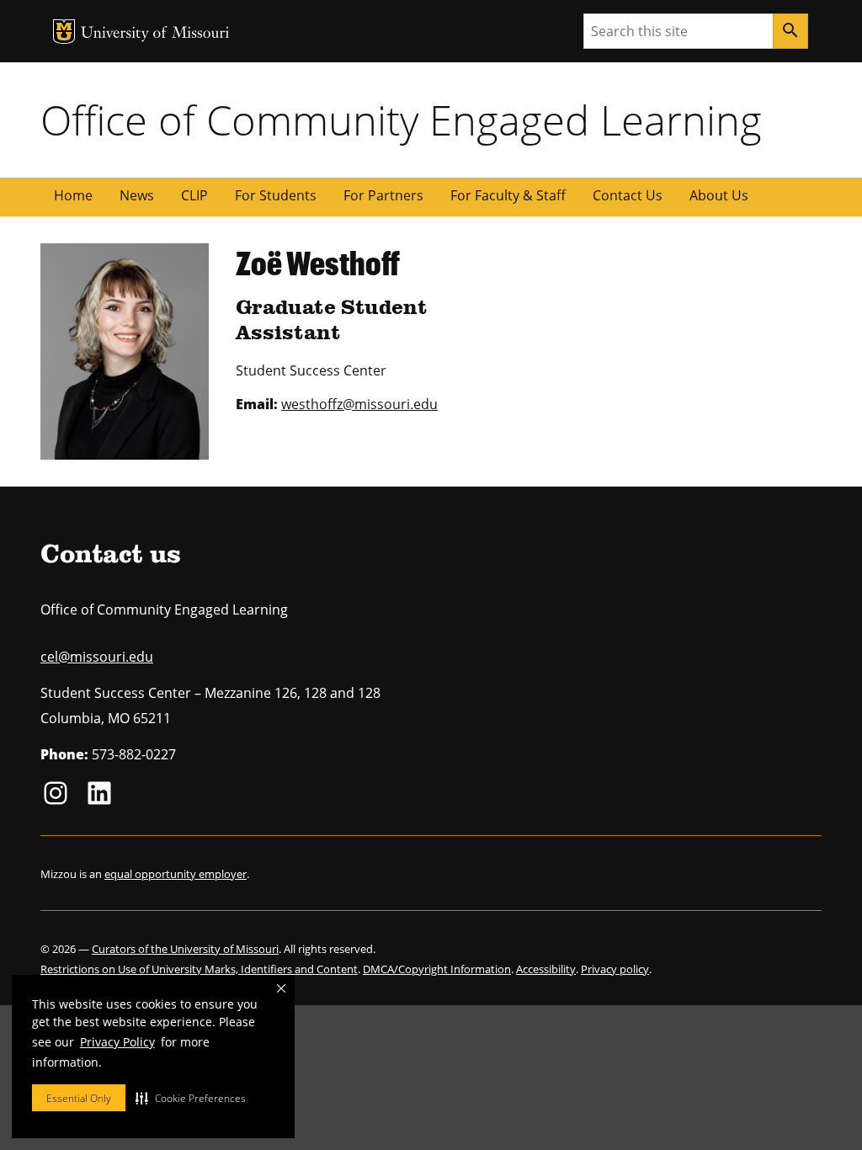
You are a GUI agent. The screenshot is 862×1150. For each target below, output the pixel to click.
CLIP (194, 195)
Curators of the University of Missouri (185, 948)
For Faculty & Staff (508, 195)
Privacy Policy (117, 1042)
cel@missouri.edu (96, 656)
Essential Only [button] (78, 1098)
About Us (718, 195)
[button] (190, 1097)
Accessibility (546, 969)
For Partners (383, 195)
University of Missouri (155, 34)
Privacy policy (615, 969)
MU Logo (64, 31)
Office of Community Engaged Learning (401, 119)
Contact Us (627, 195)
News (137, 195)
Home (73, 195)
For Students (276, 195)
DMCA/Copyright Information (437, 969)
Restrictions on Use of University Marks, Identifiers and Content (199, 969)
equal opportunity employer (175, 873)
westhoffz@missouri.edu (359, 404)
